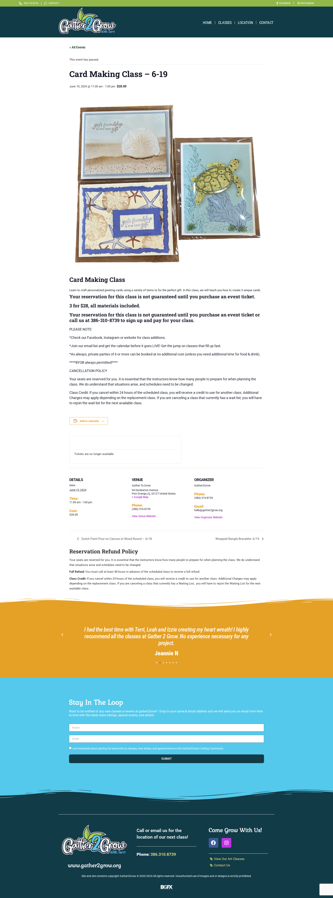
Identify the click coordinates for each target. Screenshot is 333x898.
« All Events (77, 47)
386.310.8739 (163, 854)
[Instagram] (226, 843)
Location (245, 22)
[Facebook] (213, 843)
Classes (225, 22)
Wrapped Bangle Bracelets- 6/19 (237, 539)
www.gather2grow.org (94, 865)
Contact (266, 22)
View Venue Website (144, 516)
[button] (62, 635)
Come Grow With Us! (235, 830)
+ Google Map (140, 497)
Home (207, 22)
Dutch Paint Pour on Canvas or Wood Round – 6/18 (116, 539)
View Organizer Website (208, 517)
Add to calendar (89, 421)
